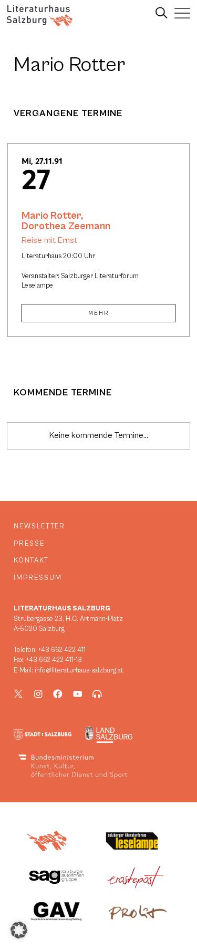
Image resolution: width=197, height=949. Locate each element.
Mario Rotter (51, 215)
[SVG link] (39, 15)
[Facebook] (58, 694)
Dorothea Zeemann (66, 226)
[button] (19, 930)
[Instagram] (38, 694)
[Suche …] (161, 13)
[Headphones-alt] (97, 694)
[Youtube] (77, 694)
